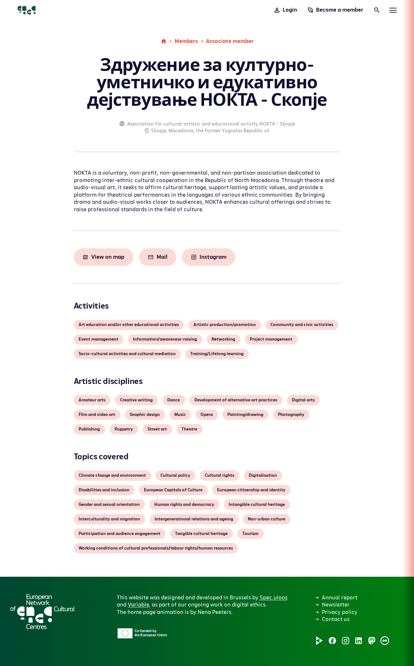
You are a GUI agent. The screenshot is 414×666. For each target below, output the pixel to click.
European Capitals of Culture (173, 490)
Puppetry (123, 429)
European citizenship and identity (251, 490)
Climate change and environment (112, 475)
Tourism (250, 533)
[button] (184, 563)
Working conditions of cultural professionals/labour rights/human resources (156, 548)
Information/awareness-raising (165, 339)
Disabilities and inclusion (104, 490)
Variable (138, 605)
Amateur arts (92, 400)
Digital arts (303, 400)
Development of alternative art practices (235, 400)
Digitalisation (263, 475)
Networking (223, 339)
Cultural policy (175, 475)
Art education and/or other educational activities (129, 324)
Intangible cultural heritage (257, 504)
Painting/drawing (245, 414)
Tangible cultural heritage (201, 533)
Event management (98, 339)
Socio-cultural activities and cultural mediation (127, 354)
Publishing (89, 429)
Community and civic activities (301, 324)
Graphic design (145, 414)
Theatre (189, 429)
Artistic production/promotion (224, 324)
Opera (207, 414)
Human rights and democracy (184, 504)
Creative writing (136, 400)
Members (186, 41)
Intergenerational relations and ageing (194, 519)
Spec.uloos (274, 598)
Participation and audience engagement (119, 533)
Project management (271, 339)
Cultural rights (219, 475)
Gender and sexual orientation (109, 504)
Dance (173, 400)
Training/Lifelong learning (217, 354)
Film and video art (97, 414)
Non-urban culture (266, 519)
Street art (157, 429)
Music (180, 414)
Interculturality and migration (109, 519)
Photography (291, 414)
